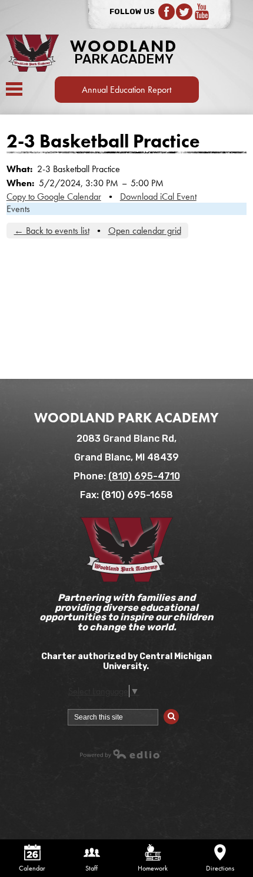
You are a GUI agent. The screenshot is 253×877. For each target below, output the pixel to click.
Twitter (184, 11)
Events (18, 209)
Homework (153, 868)
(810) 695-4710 (144, 476)
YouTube (202, 11)
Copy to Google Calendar (53, 196)
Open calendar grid (144, 230)
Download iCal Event (158, 196)
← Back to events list (51, 230)
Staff (91, 868)
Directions (220, 868)
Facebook (166, 11)
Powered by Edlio (120, 754)
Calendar (32, 868)
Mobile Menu (14, 89)
